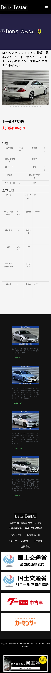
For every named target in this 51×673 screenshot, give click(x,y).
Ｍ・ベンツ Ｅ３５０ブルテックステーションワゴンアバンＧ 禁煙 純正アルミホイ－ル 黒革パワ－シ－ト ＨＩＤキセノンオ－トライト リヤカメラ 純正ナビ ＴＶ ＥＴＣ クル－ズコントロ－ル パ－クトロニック (25, 393)
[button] (46, 7)
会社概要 (38, 540)
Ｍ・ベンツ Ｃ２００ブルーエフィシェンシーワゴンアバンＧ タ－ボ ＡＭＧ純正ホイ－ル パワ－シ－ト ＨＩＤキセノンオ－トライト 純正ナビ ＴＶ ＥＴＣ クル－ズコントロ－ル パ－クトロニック (25, 438)
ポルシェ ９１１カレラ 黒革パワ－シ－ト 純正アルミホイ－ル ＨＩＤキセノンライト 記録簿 (25, 351)
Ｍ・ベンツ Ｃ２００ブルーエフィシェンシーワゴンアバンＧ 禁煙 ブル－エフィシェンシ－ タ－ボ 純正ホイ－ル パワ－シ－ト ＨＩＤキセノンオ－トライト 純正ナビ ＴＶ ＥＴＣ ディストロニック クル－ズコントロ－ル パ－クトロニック (26, 485)
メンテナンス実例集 (19, 540)
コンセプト (16, 535)
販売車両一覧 (33, 535)
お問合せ (25, 546)
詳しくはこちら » (17, 358)
